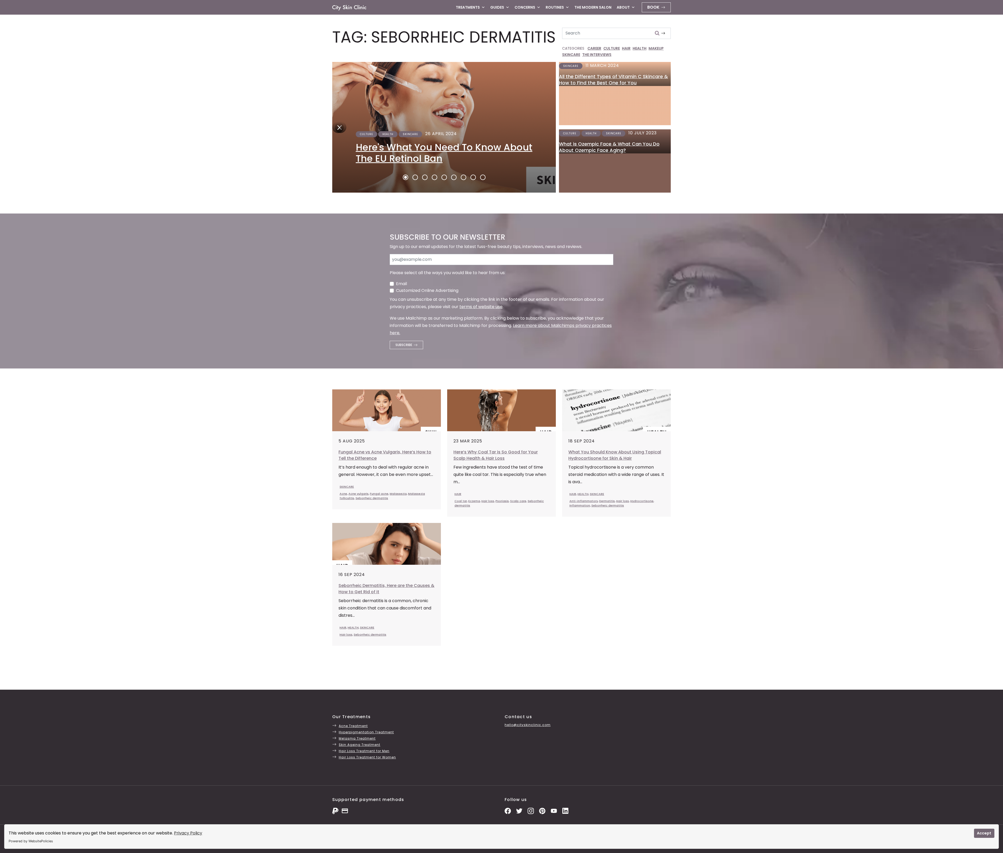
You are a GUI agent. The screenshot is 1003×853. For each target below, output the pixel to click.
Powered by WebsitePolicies (31, 841)
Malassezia (398, 494)
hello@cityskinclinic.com (528, 725)
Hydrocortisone (642, 501)
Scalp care (518, 501)
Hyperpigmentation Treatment (366, 732)
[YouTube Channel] (554, 811)
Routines (555, 7)
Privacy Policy (188, 833)
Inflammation (579, 505)
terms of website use (481, 307)
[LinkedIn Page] (565, 811)
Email (401, 284)
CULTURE (611, 48)
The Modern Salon (592, 7)
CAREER (594, 48)
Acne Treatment (353, 726)
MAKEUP (656, 48)
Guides (497, 7)
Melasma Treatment (357, 738)
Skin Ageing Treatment (359, 744)
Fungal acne (379, 494)
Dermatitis (607, 501)
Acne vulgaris (358, 494)
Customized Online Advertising (427, 290)
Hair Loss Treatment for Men (364, 751)
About (623, 7)
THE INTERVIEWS (596, 54)
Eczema (474, 501)
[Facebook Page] (508, 811)
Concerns (525, 7)
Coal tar (460, 501)
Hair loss (487, 501)
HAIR (626, 48)
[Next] (338, 127)
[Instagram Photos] (531, 811)
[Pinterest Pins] (542, 811)
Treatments (468, 7)
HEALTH (639, 48)
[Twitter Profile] (519, 811)
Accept (984, 833)
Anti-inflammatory (583, 501)
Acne (343, 494)
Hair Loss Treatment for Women (367, 757)
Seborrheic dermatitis (371, 498)
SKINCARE (571, 54)
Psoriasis (502, 501)
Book (653, 7)
